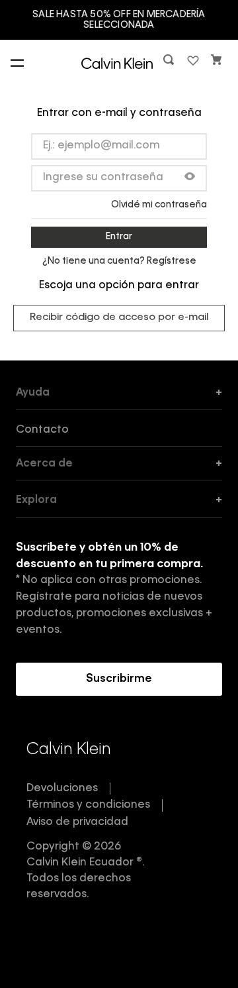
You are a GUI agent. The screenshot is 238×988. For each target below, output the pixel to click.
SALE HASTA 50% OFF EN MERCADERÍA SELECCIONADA (118, 20)
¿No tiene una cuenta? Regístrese (119, 261)
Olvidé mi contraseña (159, 204)
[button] (170, 62)
